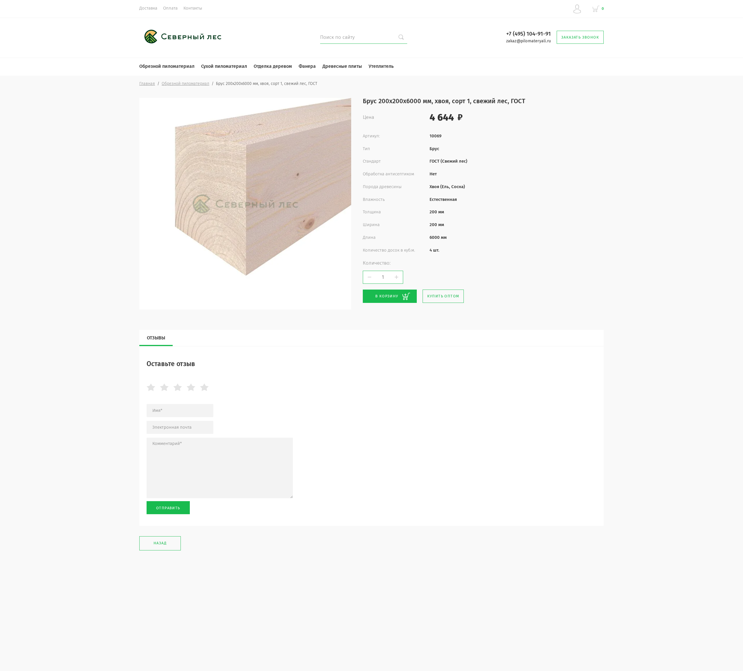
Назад (160, 543)
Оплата (170, 8)
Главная (147, 83)
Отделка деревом (273, 66)
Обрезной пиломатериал (166, 66)
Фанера (307, 66)
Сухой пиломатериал (224, 66)
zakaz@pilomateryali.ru (528, 41)
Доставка (148, 8)
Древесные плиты (342, 66)
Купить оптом (443, 296)
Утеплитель (381, 66)
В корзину (386, 296)
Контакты (192, 8)
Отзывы (156, 338)
